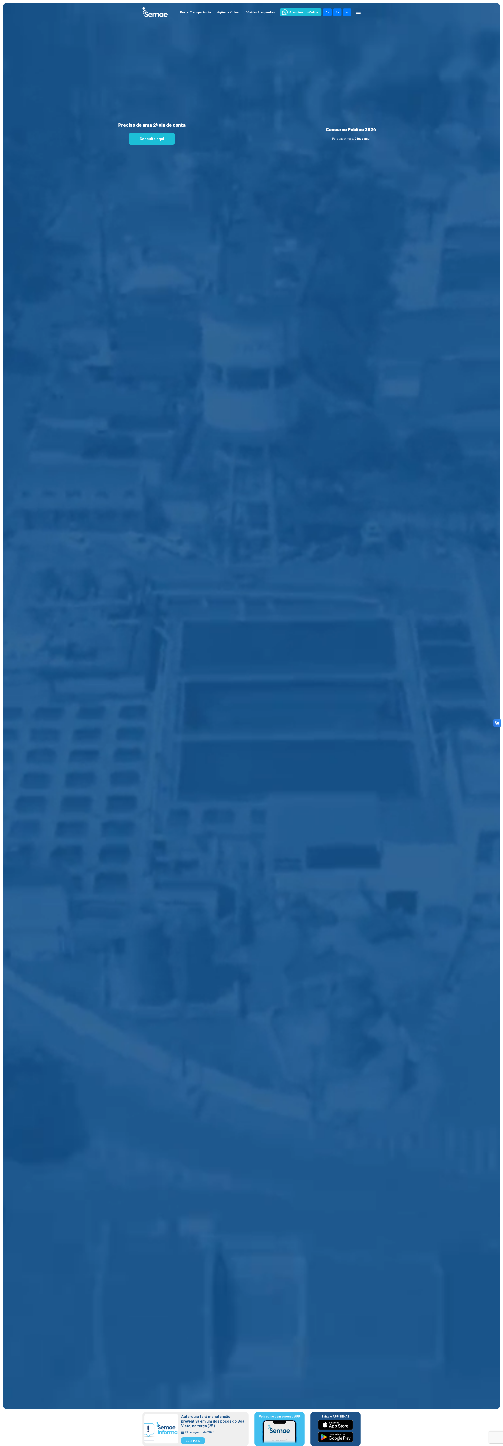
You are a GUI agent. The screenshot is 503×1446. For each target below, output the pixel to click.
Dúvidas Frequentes (260, 12)
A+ (327, 12)
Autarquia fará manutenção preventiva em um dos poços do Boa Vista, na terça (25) (212, 1421)
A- (337, 12)
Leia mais (193, 1440)
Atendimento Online (303, 12)
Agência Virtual (228, 12)
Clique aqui (362, 138)
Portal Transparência (195, 12)
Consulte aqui (152, 138)
